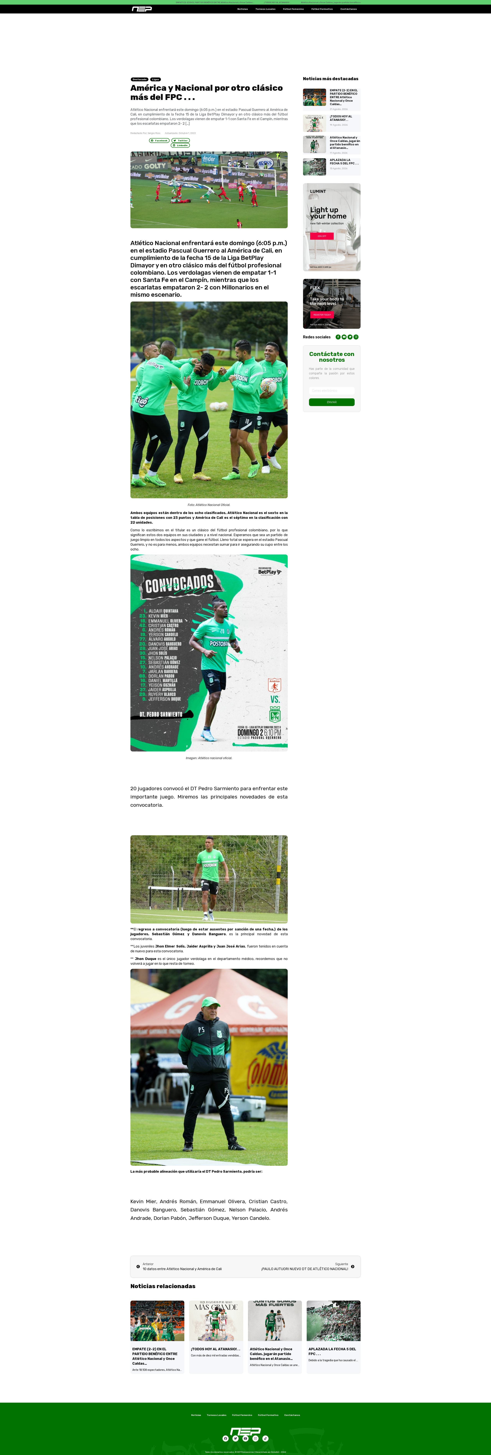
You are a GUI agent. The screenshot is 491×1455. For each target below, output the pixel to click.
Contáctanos (348, 9)
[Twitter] (235, 1438)
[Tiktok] (265, 1438)
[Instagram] (255, 1438)
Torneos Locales (265, 9)
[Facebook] (225, 1438)
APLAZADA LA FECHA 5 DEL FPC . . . (344, 161)
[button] (159, 140)
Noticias (242, 9)
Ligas (155, 79)
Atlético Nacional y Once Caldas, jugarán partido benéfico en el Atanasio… (345, 143)
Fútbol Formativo (322, 9)
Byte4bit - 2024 (278, 1452)
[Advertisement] (245, 42)
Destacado (140, 79)
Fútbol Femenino (293, 9)
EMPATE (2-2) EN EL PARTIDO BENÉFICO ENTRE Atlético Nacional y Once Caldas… (344, 97)
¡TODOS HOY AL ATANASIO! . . (341, 118)
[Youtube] (245, 1438)
